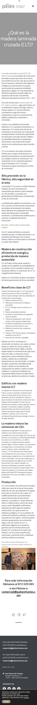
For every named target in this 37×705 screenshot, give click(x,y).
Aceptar (6, 701)
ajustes (26, 698)
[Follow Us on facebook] (4, 689)
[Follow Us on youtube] (18, 689)
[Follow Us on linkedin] (9, 689)
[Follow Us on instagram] (14, 689)
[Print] (13, 614)
